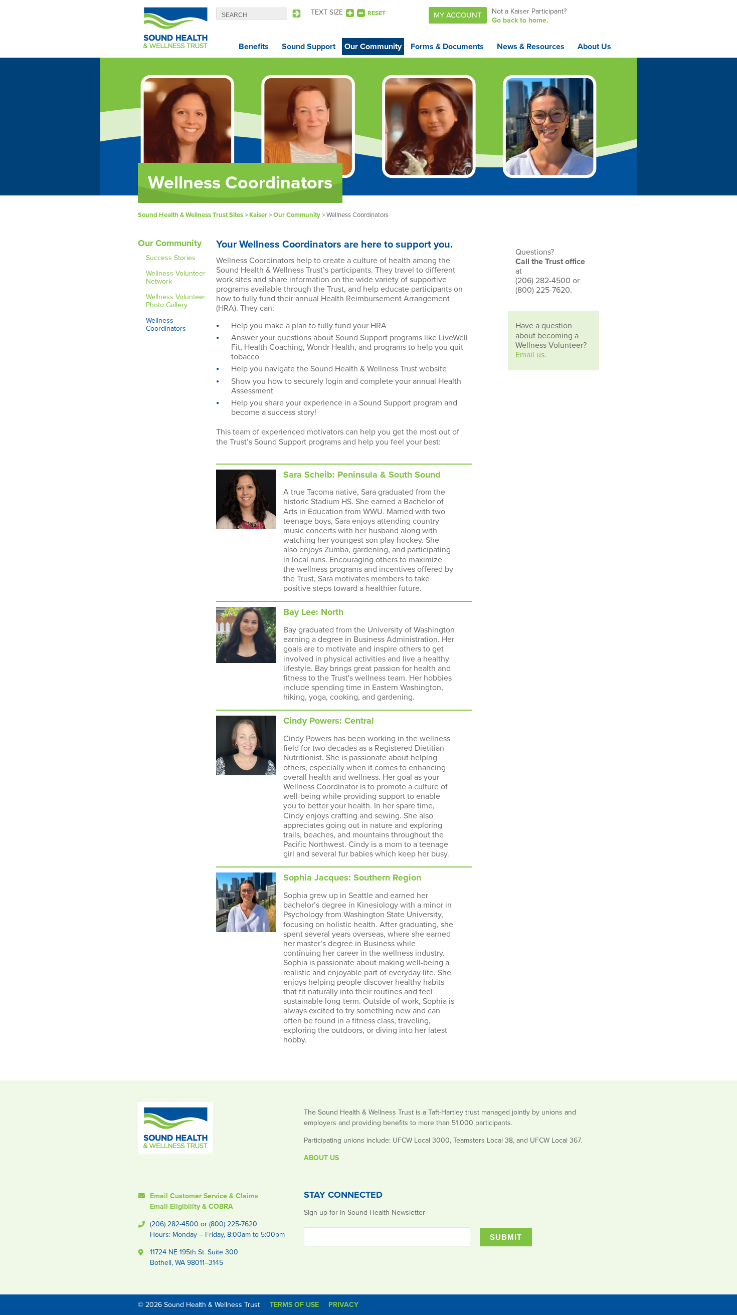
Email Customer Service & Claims (204, 1196)
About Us (594, 47)
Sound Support (308, 47)
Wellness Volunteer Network (176, 277)
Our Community (373, 47)
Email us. (530, 355)
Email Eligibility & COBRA (191, 1206)
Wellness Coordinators (166, 324)
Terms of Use (294, 1304)
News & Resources (531, 47)
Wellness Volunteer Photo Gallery (176, 301)
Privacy (343, 1304)
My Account (458, 15)
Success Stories (171, 258)
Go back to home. (520, 20)
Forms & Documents (447, 47)
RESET (376, 13)
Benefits (254, 47)
